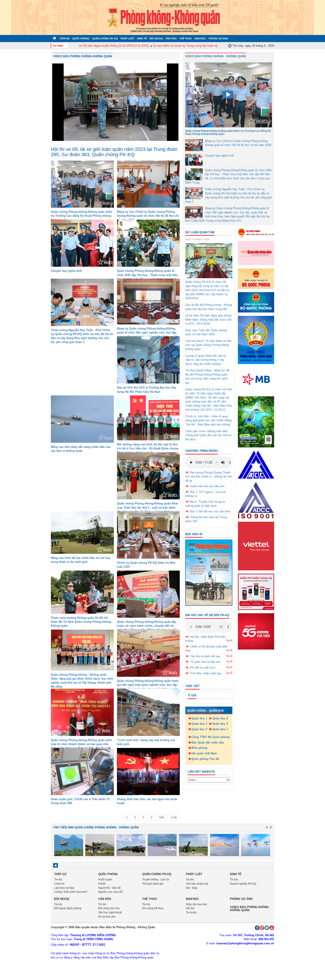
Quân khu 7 (220, 729)
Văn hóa (171, 38)
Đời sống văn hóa (109, 908)
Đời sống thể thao (153, 908)
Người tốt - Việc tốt (109, 887)
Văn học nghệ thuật (110, 912)
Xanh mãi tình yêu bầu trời (207, 486)
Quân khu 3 (199, 723)
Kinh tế (142, 38)
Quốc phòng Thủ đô (205, 759)
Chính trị (59, 883)
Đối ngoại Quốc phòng (67, 908)
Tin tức (58, 879)
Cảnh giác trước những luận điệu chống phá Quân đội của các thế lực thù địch (208, 435)
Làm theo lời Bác (64, 887)
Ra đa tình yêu (107, 916)
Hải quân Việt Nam (204, 753)
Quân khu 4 (220, 723)
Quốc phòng (81, 38)
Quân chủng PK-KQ (105, 38)
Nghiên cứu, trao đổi (110, 891)
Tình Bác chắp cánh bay (206, 673)
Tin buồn (191, 912)
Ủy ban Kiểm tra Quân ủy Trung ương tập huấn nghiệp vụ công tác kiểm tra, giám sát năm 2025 (198, 45)
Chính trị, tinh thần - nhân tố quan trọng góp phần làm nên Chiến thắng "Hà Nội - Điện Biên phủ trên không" (208, 420)
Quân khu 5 (199, 729)
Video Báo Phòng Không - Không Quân (215, 56)
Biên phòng (199, 747)
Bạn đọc (200, 38)
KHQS (102, 883)
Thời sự (64, 38)
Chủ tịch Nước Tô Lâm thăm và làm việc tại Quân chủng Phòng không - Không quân (208, 345)
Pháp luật (127, 38)
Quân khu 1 (199, 718)
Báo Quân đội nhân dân (207, 742)
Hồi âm (190, 908)
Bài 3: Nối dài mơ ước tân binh (210, 511)
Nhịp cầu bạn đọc (196, 904)
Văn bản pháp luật (197, 883)
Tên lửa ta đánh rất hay (205, 656)
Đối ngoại (156, 38)
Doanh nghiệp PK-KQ (243, 883)
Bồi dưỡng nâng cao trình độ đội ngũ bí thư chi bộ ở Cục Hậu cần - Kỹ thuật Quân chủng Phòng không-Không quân (147, 448)
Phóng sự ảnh (218, 38)
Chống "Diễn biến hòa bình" (71, 891)
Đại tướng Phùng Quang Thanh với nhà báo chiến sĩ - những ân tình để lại (208, 476)
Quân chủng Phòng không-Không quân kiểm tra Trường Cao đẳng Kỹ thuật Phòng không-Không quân (81, 215)
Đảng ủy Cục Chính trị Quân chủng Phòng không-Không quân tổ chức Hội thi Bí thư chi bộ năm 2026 (148, 215)
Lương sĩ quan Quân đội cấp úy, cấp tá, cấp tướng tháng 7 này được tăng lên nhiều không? (206, 360)
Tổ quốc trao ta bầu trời (205, 661)
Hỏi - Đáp (191, 887)
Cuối (174, 817)
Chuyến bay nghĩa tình (66, 270)
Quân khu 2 (220, 718)
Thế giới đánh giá (152, 883)
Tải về (229, 640)
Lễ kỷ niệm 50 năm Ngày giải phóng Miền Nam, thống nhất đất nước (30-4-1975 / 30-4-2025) (208, 319)
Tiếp (161, 817)
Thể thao (185, 38)
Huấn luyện (105, 879)
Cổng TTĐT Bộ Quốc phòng (210, 737)
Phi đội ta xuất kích (202, 667)
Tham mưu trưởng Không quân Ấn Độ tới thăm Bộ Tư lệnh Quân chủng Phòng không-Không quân (81, 621)
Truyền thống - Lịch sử (155, 879)
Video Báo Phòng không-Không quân (82, 56)
